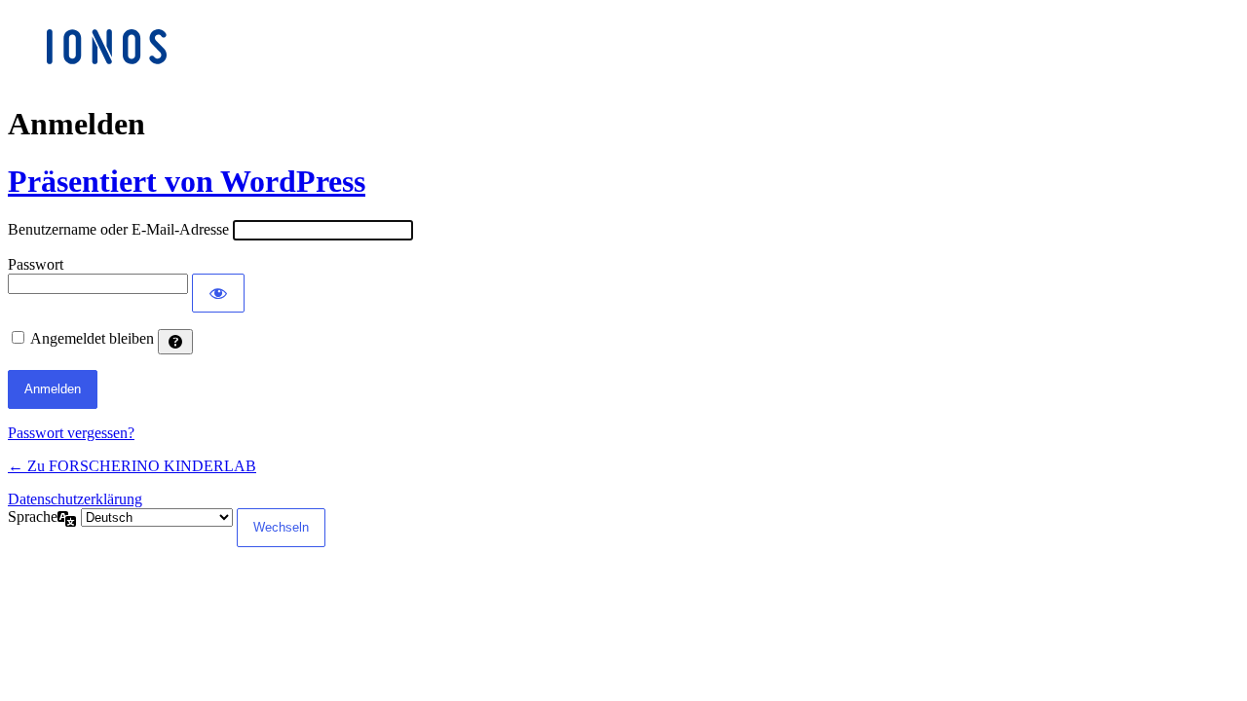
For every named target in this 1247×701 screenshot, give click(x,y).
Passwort (35, 264)
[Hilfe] (175, 341)
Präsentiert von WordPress (186, 181)
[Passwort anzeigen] (218, 293)
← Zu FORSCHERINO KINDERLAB (132, 466)
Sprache (32, 516)
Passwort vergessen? (71, 432)
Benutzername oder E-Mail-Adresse (118, 229)
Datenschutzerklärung (75, 499)
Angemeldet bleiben (92, 338)
